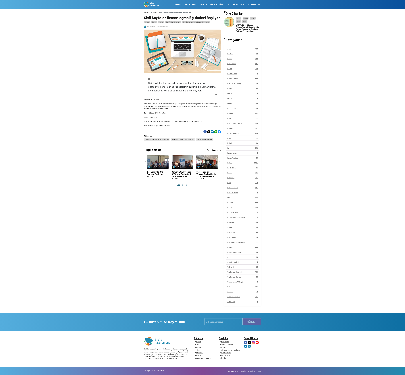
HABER (198, 342)
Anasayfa (147, 12)
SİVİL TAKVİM (224, 4)
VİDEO (198, 350)
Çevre (238, 18)
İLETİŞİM (224, 358)
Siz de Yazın (257, 371)
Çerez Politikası (233, 371)
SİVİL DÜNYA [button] (211, 4)
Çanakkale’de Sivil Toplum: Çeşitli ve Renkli (155, 174)
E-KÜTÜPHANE (226, 353)
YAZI (197, 344)
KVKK (242, 371)
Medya (161, 22)
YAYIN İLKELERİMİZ (227, 344)
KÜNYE (223, 347)
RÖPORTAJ (199, 353)
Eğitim (154, 22)
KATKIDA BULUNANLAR (203, 358)
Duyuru (155, 12)
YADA (244, 21)
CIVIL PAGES (251, 4)
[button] (178, 185)
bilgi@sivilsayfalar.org (165, 121)
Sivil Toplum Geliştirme (173, 22)
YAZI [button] (187, 4)
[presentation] (145, 162)
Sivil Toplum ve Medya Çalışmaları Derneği (196, 22)
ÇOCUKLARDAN (198, 4)
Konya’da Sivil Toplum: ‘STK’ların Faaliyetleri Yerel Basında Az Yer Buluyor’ (182, 175)
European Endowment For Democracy (157, 139)
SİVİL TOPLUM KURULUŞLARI (230, 350)
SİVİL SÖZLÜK (225, 355)
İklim (238, 21)
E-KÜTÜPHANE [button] (237, 4)
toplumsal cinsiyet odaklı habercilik (183, 139)
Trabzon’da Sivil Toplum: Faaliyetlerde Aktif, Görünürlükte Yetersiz (206, 175)
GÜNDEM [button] (178, 4)
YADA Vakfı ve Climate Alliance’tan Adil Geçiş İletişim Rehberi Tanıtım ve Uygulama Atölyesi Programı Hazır (247, 28)
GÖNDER (251, 321)
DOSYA (198, 347)
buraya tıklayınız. (164, 125)
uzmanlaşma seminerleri (204, 139)
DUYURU (199, 355)
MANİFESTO (225, 342)
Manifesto (248, 371)
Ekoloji (253, 18)
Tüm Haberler (213, 150)
